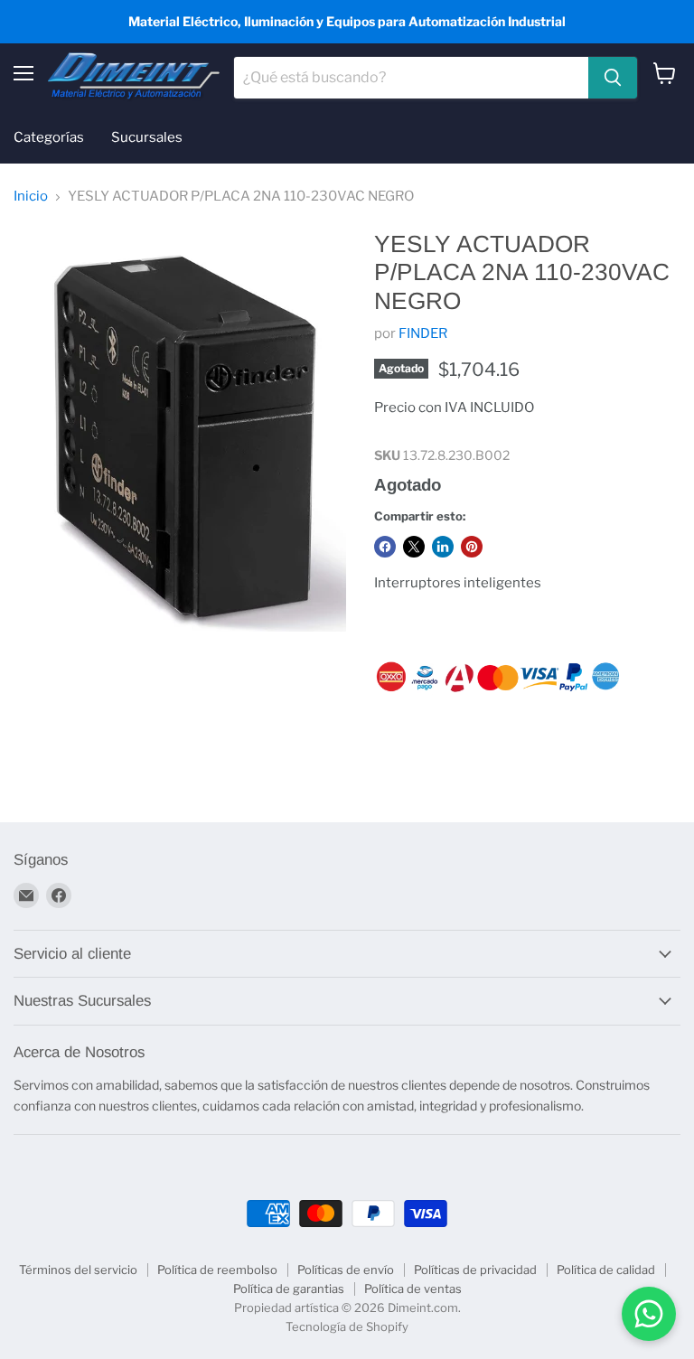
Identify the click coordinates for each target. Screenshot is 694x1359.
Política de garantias (288, 1288)
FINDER (423, 333)
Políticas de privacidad (475, 1269)
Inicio (31, 196)
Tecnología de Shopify (347, 1326)
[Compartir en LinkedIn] (443, 547)
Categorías (49, 137)
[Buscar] (612, 77)
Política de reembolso (217, 1269)
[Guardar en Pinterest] (472, 547)
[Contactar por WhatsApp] (649, 1314)
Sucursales (147, 137)
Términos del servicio (78, 1269)
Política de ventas (413, 1288)
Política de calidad (606, 1269)
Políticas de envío (345, 1269)
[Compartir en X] (414, 547)
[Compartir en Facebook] (385, 547)
